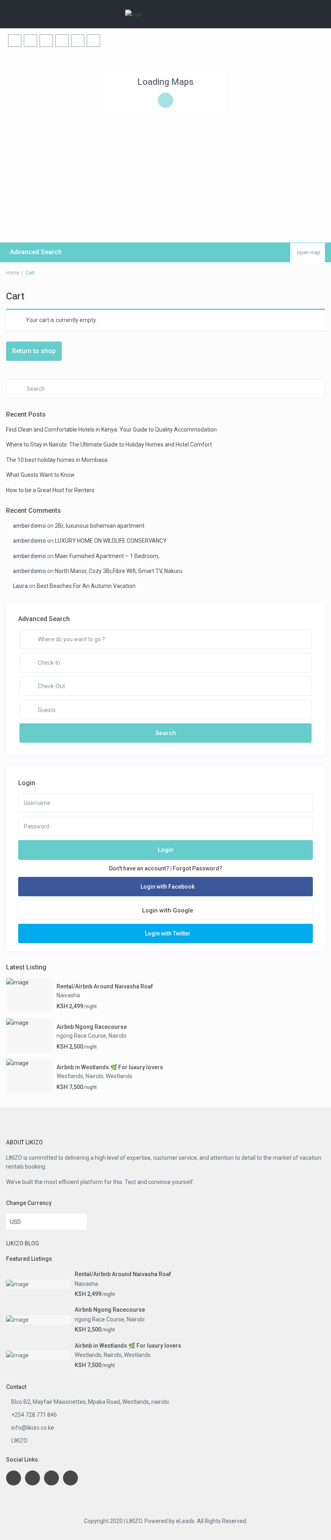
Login (166, 849)
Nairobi (117, 1035)
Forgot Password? (197, 868)
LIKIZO (19, 1440)
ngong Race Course (81, 1035)
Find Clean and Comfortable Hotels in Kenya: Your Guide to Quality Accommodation (111, 429)
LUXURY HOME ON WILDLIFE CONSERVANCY (111, 540)
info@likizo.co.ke (32, 1427)
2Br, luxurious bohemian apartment (100, 525)
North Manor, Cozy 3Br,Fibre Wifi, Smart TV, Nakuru (118, 571)
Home (12, 273)
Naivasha (68, 995)
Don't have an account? (139, 868)
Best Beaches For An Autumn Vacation (86, 586)
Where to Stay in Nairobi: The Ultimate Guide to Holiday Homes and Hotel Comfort (109, 444)
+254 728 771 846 (34, 1414)
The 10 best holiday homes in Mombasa (56, 460)
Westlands (70, 1076)
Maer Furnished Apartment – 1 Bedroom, (107, 556)
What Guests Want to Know (40, 475)
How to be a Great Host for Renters (50, 490)
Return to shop (34, 351)
